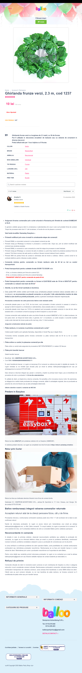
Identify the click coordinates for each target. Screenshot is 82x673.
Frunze (27, 164)
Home (7, 90)
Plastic (27, 173)
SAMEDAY (54, 315)
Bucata (27, 178)
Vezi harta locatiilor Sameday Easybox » (20, 233)
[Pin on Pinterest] (34, 130)
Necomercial (29, 155)
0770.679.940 (50, 624)
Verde (27, 146)
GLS (61, 315)
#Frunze (41, 22)
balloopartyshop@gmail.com (62, 367)
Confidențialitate (10, 648)
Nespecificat (29, 151)
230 (26, 169)
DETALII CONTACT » (50, 633)
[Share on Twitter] (30, 130)
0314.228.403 (50, 626)
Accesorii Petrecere (19, 90)
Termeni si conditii (24, 648)
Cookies (36, 648)
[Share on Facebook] (26, 130)
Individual (28, 160)
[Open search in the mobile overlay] (69, 8)
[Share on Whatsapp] (38, 130)
